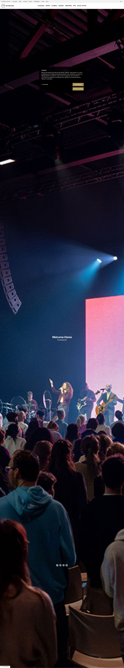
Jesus (20, 1)
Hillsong (15, 1)
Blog (47, 1)
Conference (37, 1)
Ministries (68, 6)
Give (74, 6)
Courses (54, 6)
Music (30, 1)
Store (42, 1)
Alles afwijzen (78, 84)
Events (48, 6)
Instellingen (45, 84)
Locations (41, 6)
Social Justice (81, 6)
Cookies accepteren (78, 88)
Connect (61, 6)
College (25, 1)
